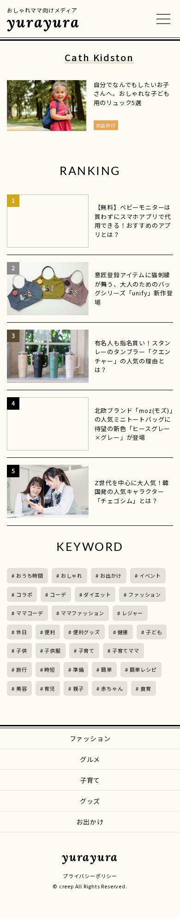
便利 (49, 632)
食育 (145, 688)
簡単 (106, 669)
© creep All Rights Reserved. (90, 886)
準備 (78, 669)
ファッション (144, 594)
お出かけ (111, 575)
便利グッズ (86, 632)
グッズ (90, 801)
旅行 (21, 669)
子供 (21, 650)
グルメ (90, 759)
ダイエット (97, 594)
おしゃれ (72, 575)
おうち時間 (29, 575)
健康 (123, 632)
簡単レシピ (143, 669)
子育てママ (125, 650)
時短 (49, 669)
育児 (49, 688)
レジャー (132, 613)
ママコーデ (29, 613)
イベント (150, 575)
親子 (78, 688)
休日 (21, 632)
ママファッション (82, 613)
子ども (154, 632)
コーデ (58, 594)
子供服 (52, 650)
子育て (86, 650)
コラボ (24, 594)
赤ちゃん (112, 688)
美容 (21, 688)
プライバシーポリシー (90, 876)
